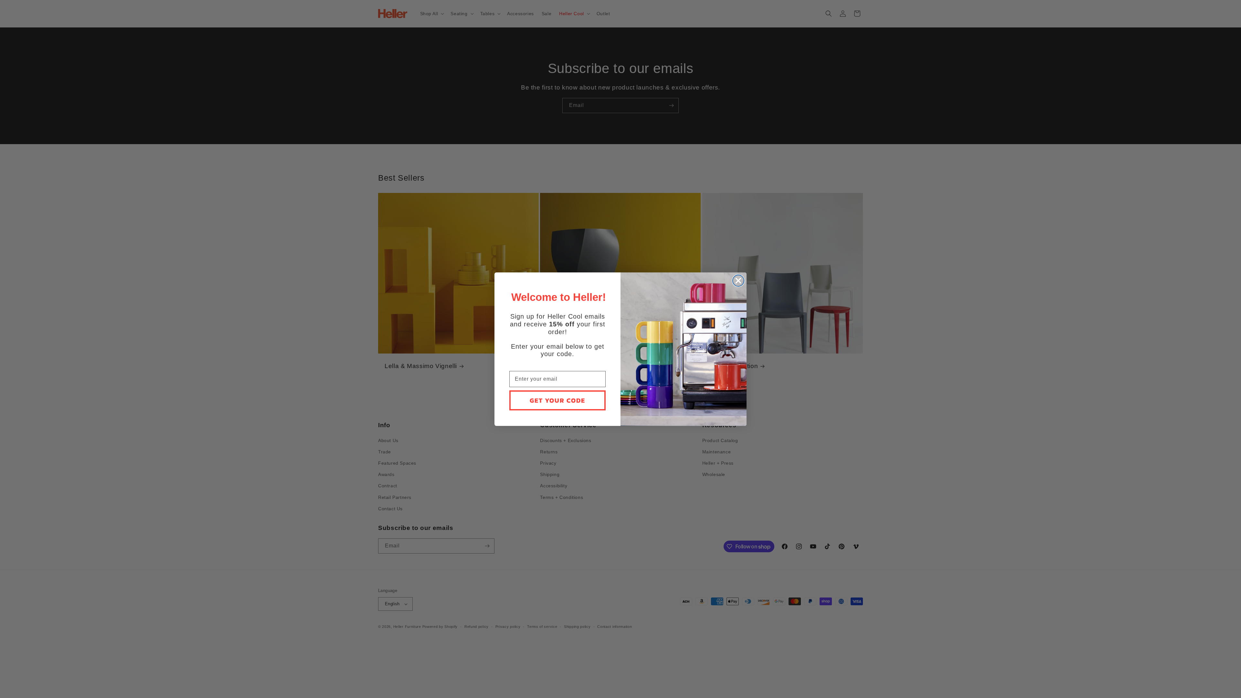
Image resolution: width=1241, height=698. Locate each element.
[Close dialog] (738, 280)
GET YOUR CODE (557, 400)
